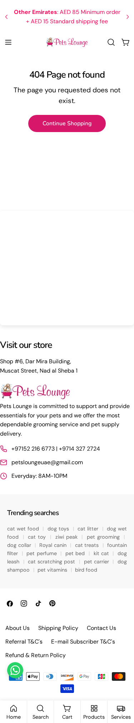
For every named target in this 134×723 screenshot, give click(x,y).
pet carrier (97, 561)
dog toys (59, 528)
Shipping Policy (58, 628)
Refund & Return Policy (35, 655)
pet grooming (104, 537)
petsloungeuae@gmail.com (47, 462)
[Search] (111, 42)
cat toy (38, 537)
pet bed (75, 553)
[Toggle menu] (8, 42)
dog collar (20, 545)
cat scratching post (52, 561)
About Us (17, 628)
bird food (86, 570)
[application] (67, 268)
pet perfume (42, 553)
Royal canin (53, 545)
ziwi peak (67, 537)
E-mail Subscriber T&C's (83, 641)
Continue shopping (67, 123)
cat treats (87, 545)
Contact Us (101, 628)
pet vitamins (53, 570)
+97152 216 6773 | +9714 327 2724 (55, 448)
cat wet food (24, 528)
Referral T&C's (24, 641)
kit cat (102, 553)
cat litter (89, 528)
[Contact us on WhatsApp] (15, 670)
